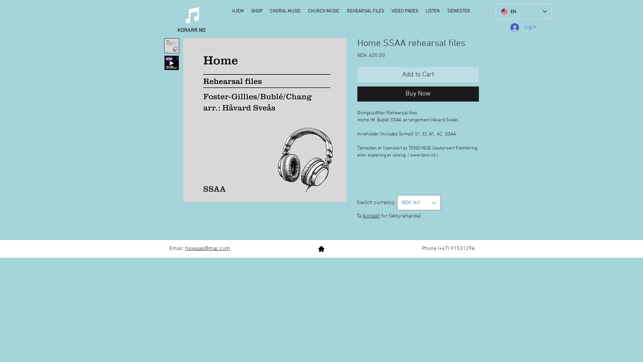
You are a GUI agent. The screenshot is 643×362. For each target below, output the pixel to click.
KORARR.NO (191, 30)
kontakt (371, 216)
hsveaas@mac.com (207, 248)
